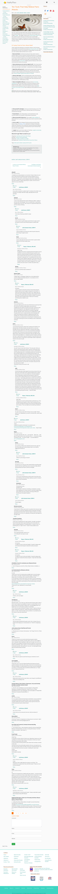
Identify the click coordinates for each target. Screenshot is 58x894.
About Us (11, 888)
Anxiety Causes (5, 28)
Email (13, 833)
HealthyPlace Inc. (19, 893)
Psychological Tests (23, 872)
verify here (36, 871)
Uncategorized (5, 27)
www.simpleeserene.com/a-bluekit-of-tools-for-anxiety (23, 583)
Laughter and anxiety (36, 130)
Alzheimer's (6, 860)
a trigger (16, 35)
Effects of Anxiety (6, 23)
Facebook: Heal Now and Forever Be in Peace (28, 140)
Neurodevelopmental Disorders (28, 857)
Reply (13, 183)
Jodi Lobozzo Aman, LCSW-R (23, 12)
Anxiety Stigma (5, 39)
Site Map (6, 888)
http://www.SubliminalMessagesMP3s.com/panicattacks (27, 804)
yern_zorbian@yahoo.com (19, 438)
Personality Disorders (39, 854)
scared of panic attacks (34, 35)
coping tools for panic (27, 142)
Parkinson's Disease (28, 862)
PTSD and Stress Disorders (38, 857)
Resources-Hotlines (14, 872)
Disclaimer (43, 888)
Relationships (37, 859)
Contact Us (17, 888)
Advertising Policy (50, 888)
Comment (14, 818)
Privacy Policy (36, 888)
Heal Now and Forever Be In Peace (23, 136)
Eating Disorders (17, 862)
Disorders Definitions (6, 869)
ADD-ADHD (6, 856)
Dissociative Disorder (18, 860)
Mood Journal (23, 875)
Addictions (6, 858)
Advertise (23, 888)
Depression (16, 856)
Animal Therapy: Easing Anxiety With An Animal (23, 73)
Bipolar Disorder (17, 854)
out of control (22, 60)
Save (13, 844)
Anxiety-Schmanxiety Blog (21, 137)
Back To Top (5, 846)
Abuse (5, 854)
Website (13, 838)
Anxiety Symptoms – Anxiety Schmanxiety (6, 12)
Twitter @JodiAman (20, 138)
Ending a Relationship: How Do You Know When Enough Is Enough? (49, 27)
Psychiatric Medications (6, 872)
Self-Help (47, 854)
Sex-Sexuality (48, 858)
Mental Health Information (15, 869)
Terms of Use (29, 888)
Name (13, 828)
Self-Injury (47, 856)
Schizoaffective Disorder (48, 861)
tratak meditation (35, 117)
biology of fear (22, 123)
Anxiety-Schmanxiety (48, 23)
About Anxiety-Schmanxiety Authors (5, 42)
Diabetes (16, 858)
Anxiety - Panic (7, 862)
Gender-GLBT (27, 854)
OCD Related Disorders (27, 860)
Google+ (27, 138)
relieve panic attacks (18, 142)
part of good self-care (33, 49)
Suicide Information (22, 869)
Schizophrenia (37, 861)
